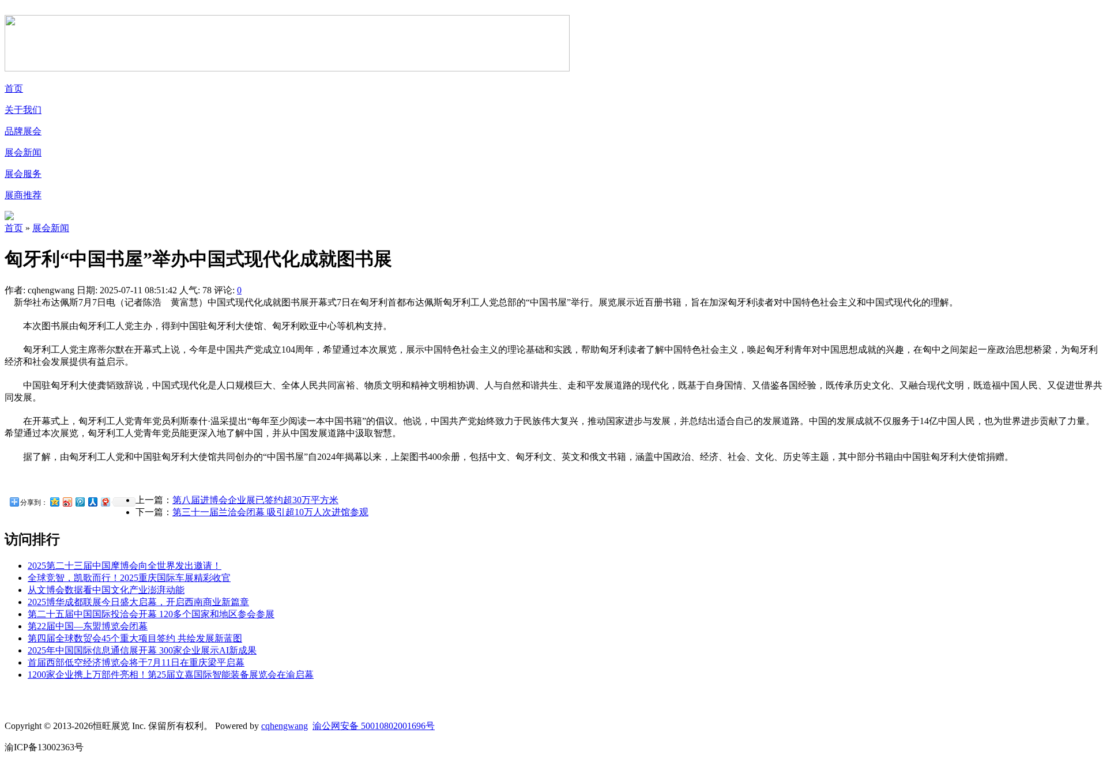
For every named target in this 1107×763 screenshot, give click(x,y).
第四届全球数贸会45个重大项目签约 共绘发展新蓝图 (135, 638)
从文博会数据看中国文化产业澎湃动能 (106, 590)
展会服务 (23, 174)
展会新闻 (23, 152)
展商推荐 (23, 195)
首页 (14, 88)
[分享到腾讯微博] (79, 501)
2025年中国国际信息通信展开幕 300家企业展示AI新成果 (142, 650)
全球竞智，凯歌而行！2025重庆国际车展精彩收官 (129, 578)
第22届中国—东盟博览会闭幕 (88, 626)
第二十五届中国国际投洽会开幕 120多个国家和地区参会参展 (151, 614)
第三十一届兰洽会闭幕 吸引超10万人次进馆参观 (270, 512)
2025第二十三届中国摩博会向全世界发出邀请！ (124, 566)
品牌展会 (23, 131)
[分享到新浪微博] (67, 501)
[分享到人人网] (92, 501)
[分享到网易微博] (105, 501)
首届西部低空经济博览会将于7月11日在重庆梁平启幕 (136, 662)
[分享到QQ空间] (54, 501)
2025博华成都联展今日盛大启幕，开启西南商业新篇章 (138, 602)
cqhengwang (284, 726)
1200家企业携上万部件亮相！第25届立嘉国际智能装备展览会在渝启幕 (171, 674)
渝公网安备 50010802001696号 (373, 726)
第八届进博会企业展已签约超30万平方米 (255, 500)
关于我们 (23, 110)
